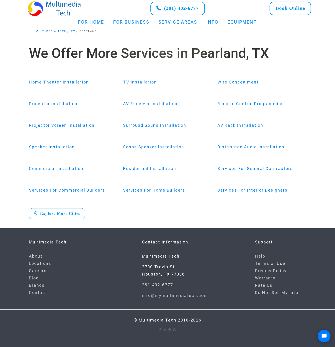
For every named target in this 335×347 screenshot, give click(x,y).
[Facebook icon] (160, 330)
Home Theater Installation (59, 82)
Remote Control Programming (250, 103)
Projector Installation (53, 103)
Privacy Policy (271, 270)
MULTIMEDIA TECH (51, 31)
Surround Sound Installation (154, 125)
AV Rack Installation (240, 125)
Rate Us (264, 285)
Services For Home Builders (154, 190)
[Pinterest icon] (170, 330)
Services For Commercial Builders (67, 190)
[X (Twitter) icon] (165, 330)
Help (260, 256)
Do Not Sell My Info (276, 292)
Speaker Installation (52, 146)
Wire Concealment (238, 82)
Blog (34, 278)
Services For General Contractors (255, 168)
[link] (54, 8)
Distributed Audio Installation (250, 146)
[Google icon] (174, 330)
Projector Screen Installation (62, 125)
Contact (38, 292)
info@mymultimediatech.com (175, 295)
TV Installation (140, 82)
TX (73, 31)
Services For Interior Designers (252, 190)
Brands (37, 285)
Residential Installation (149, 168)
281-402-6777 (157, 284)
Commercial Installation (56, 168)
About (35, 256)
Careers (38, 270)
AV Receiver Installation (150, 103)
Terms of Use (270, 263)
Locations (40, 263)
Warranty (265, 278)
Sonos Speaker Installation (153, 146)
